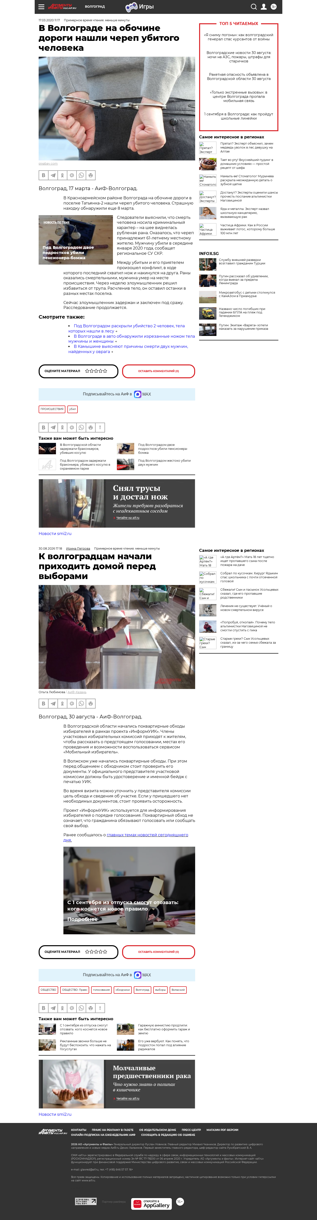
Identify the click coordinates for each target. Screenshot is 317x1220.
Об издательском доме (157, 1130)
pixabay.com (48, 163)
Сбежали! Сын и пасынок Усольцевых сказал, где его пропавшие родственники (249, 593)
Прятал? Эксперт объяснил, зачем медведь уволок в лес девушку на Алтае (246, 147)
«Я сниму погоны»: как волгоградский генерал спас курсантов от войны (238, 37)
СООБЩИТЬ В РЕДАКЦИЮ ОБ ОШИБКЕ (168, 1135)
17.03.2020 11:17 (49, 20)
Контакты (78, 1130)
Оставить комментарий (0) (158, 371)
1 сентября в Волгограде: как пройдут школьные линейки (238, 116)
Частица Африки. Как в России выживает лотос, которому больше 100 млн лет (247, 229)
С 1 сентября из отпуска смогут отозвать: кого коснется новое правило (122, 905)
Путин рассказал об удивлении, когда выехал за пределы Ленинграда (243, 280)
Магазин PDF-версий (222, 1130)
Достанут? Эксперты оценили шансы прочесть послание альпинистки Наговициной (249, 196)
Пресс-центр (191, 1130)
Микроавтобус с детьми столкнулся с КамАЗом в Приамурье (247, 294)
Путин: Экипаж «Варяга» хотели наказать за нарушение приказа (243, 327)
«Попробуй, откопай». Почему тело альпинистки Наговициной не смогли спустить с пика (247, 626)
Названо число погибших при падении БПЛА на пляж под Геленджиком (242, 312)
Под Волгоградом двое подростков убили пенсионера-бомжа (163, 449)
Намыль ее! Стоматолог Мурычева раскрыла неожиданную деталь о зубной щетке (247, 180)
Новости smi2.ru (55, 533)
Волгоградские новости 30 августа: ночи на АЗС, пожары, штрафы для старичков (239, 57)
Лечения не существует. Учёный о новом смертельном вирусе (246, 608)
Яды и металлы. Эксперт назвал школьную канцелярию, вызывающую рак (244, 213)
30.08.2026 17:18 (50, 548)
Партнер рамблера (114, 1201)
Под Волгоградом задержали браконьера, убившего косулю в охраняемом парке (85, 464)
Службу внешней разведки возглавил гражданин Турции (242, 261)
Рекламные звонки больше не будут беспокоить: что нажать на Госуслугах (85, 1045)
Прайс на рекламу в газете (112, 1130)
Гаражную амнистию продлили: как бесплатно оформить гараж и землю (164, 1029)
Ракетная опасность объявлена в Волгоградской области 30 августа (239, 77)
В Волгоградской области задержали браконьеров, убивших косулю (80, 449)
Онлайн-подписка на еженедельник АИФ (103, 1135)
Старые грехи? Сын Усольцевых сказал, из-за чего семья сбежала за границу (248, 642)
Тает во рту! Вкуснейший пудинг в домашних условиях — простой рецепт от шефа (246, 164)
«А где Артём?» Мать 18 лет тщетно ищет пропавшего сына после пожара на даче (247, 561)
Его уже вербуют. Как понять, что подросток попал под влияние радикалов (163, 1045)
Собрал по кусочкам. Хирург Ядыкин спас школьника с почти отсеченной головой (249, 577)
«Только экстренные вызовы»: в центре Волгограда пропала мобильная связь (238, 96)
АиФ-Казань (77, 692)
